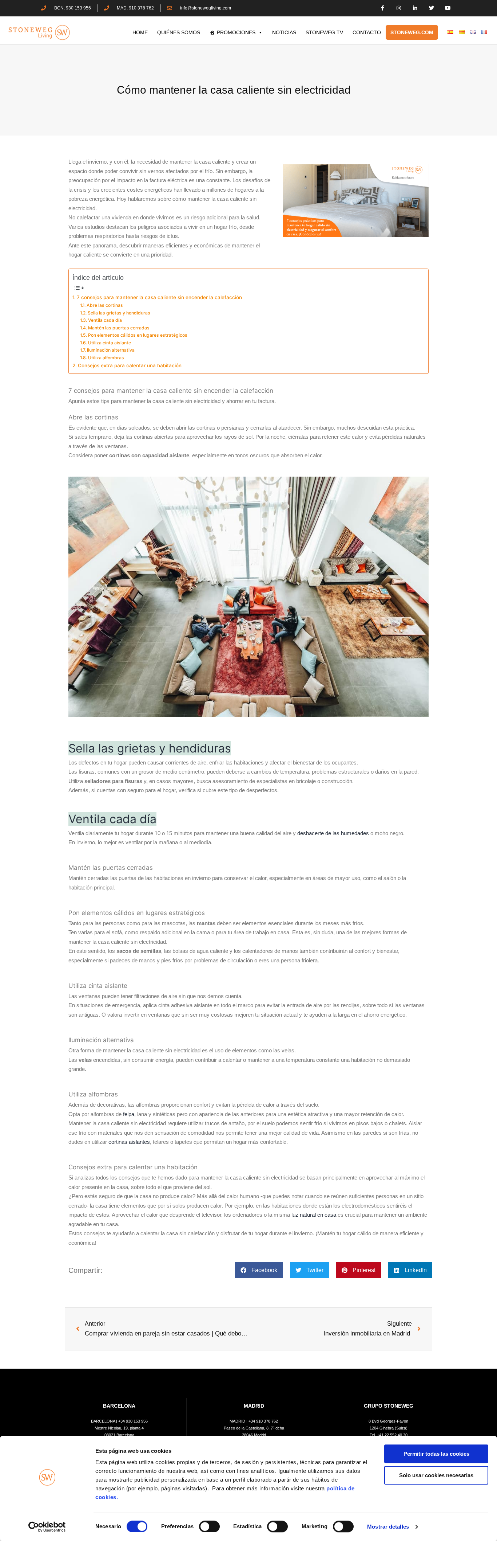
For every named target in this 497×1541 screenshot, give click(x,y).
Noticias (284, 32)
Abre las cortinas (105, 305)
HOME (140, 32)
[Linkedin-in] (415, 8)
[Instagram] (399, 8)
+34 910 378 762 (263, 1421)
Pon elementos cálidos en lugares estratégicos (137, 335)
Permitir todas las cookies (436, 1454)
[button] (259, 1270)
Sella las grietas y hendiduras (119, 313)
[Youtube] (448, 8)
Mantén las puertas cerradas (118, 328)
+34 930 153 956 (133, 1421)
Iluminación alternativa (110, 350)
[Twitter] (431, 8)
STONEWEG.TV (324, 32)
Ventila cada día (105, 320)
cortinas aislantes (129, 1142)
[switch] (209, 1526)
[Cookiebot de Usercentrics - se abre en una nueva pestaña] (47, 1526)
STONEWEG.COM (411, 32)
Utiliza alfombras (106, 357)
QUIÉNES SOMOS (178, 32)
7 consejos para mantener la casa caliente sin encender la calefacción (159, 297)
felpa (128, 1114)
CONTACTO (367, 32)
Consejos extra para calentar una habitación (130, 365)
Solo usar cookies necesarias (436, 1475)
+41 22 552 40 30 (392, 1435)
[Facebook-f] (382, 8)
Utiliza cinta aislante (109, 342)
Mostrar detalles (388, 1527)
